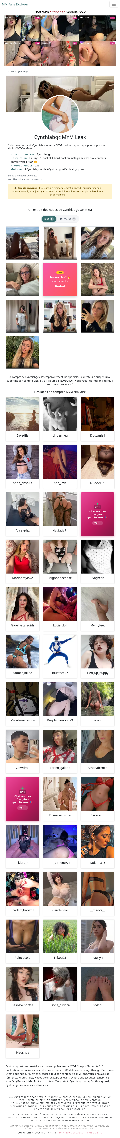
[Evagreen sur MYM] (97, 557)
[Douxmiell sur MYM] (97, 414)
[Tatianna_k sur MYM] (97, 841)
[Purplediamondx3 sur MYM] (60, 699)
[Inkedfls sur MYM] (22, 414)
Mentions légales (71, 1132)
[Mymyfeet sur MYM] (97, 604)
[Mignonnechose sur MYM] (60, 557)
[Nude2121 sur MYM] (97, 462)
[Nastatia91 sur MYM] (60, 509)
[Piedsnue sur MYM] (22, 1031)
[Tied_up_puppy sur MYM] (97, 651)
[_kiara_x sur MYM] (22, 841)
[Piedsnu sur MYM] (97, 984)
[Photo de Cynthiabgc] (22, 243)
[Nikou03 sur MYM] (60, 936)
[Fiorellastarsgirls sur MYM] (22, 604)
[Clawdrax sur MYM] (22, 746)
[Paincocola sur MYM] (22, 936)
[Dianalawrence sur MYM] (60, 794)
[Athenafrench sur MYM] (97, 746)
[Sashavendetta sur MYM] (22, 984)
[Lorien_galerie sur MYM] (60, 746)
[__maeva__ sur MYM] (97, 889)
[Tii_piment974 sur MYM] (60, 841)
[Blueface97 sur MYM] (60, 651)
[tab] (49, 219)
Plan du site (94, 1132)
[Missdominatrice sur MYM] (22, 699)
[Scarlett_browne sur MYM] (22, 889)
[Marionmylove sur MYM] (22, 557)
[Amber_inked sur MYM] (22, 651)
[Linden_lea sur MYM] (60, 414)
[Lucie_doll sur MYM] (60, 604)
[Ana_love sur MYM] (60, 462)
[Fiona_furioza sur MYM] (60, 984)
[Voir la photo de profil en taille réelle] (60, 123)
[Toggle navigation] (113, 4)
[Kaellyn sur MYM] (97, 936)
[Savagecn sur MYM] (97, 794)
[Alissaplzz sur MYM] (22, 509)
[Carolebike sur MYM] (60, 889)
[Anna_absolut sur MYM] (22, 462)
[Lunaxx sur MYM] (97, 699)
